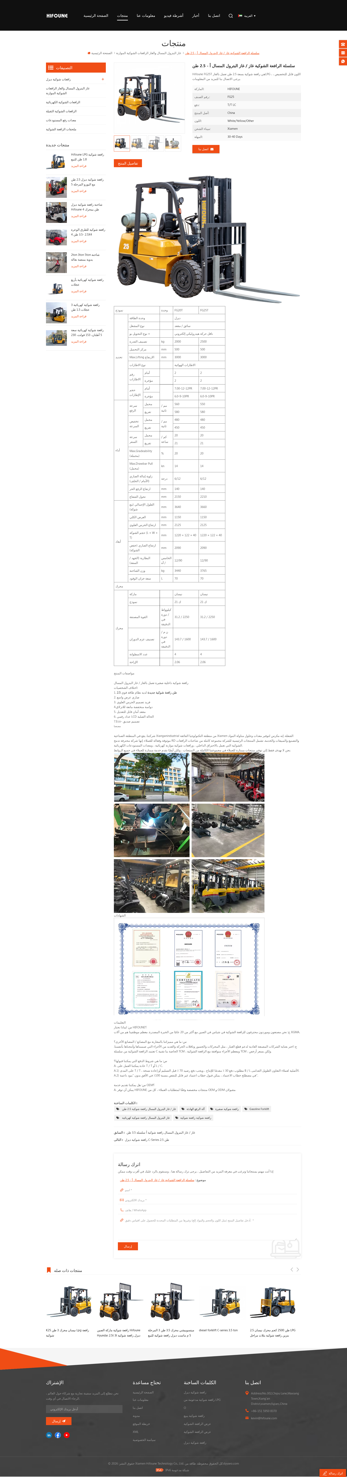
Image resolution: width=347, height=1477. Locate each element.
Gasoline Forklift (259, 1109)
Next (298, 1270)
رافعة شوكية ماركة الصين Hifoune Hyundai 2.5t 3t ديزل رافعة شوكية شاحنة (67, 1333)
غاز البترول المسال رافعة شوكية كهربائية (145, 1118)
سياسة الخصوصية (144, 1440)
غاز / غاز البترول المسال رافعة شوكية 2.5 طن (148, 1109)
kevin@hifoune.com (264, 1418)
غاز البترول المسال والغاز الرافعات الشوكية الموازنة (68, 90)
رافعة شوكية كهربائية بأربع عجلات (87, 282)
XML (136, 1432)
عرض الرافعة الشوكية (197, 1424)
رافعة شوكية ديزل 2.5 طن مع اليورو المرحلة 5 (87, 181)
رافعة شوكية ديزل (195, 1392)
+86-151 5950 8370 (264, 1411)
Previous (292, 1270)
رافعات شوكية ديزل (58, 79)
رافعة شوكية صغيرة (227, 1109)
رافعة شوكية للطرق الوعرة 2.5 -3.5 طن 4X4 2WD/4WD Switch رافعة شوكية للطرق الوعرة (88, 232)
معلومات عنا (146, 15)
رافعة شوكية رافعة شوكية (195, 1118)
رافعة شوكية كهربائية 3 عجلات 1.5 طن (85, 307)
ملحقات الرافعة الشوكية (61, 129)
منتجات (122, 15)
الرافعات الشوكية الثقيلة (61, 111)
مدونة (136, 1416)
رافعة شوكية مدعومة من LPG (202, 1400)
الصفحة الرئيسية (96, 15)
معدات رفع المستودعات (61, 120)
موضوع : (163, 1180)
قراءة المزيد (78, 166)
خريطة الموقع (141, 1424)
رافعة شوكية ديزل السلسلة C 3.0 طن (273, 1330)
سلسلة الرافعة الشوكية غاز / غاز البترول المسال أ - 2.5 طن (157, 1180)
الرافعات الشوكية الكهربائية (63, 102)
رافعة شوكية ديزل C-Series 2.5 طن (147, 1140)
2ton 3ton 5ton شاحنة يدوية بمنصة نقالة (85, 257)
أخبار (195, 15)
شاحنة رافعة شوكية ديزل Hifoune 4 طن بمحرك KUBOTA (86, 207)
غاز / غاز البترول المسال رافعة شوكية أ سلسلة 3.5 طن (161, 1132)
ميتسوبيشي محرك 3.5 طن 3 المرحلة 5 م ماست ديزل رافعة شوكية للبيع (120, 1332)
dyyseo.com (231, 1463)
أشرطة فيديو (173, 15)
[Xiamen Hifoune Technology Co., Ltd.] (57, 15)
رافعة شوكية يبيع (194, 1416)
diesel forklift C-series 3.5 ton (167, 1330)
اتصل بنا (214, 15)
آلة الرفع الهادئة (196, 1109)
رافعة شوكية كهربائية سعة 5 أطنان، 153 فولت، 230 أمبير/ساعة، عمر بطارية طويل (87, 332)
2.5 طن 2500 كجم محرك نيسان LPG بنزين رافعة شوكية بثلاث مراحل (221, 1332)
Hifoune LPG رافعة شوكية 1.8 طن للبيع (87, 156)
